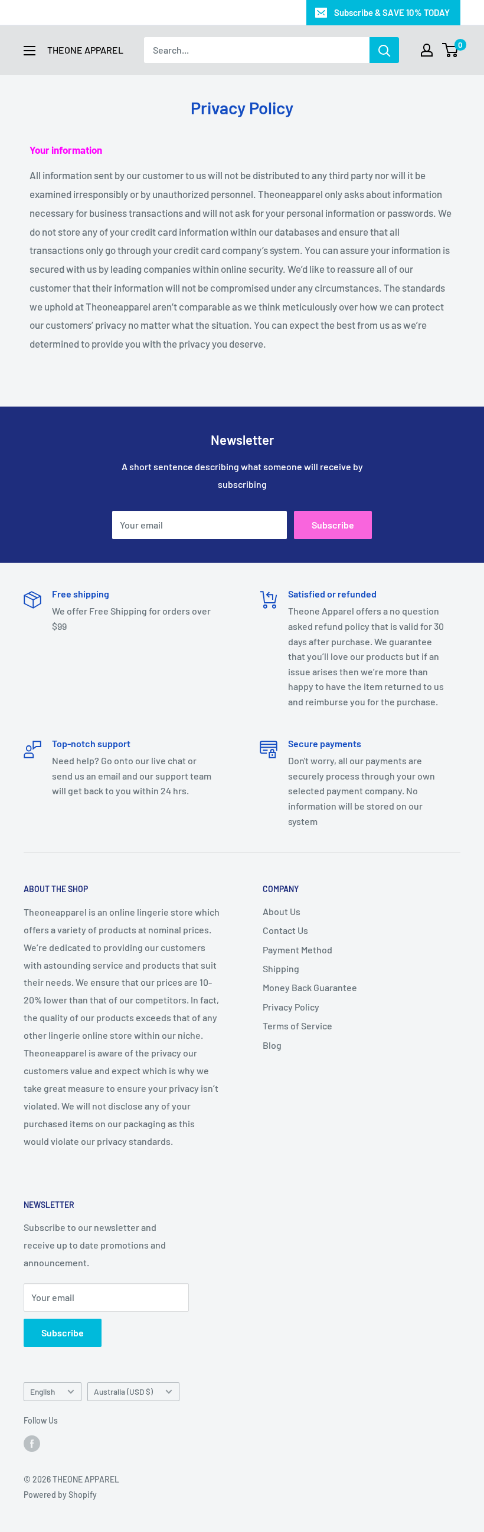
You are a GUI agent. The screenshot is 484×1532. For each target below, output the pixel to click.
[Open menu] (29, 50)
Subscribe (333, 524)
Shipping (281, 968)
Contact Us (285, 930)
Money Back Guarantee (310, 987)
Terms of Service (297, 1025)
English (42, 1391)
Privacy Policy (291, 1006)
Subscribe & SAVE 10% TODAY (392, 12)
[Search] (384, 50)
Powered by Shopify (60, 1495)
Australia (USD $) (123, 1391)
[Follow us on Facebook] (32, 1443)
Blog (272, 1045)
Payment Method (297, 949)
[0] (450, 50)
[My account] (427, 50)
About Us (281, 911)
